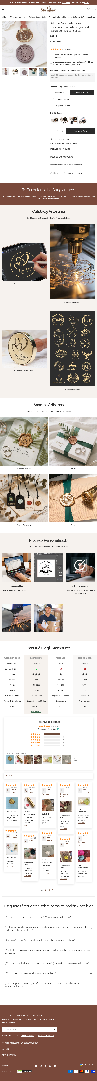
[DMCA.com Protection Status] (24, 1071)
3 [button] (49, 890)
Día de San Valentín (17, 17)
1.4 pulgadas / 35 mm (61, 99)
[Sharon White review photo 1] (12, 803)
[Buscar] (88, 9)
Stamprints (12, 1071)
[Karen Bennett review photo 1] (84, 801)
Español (5, 1066)
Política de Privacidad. (46, 1035)
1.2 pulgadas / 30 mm (82, 92)
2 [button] (45, 890)
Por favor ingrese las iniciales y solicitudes (68, 70)
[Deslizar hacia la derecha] (41, 44)
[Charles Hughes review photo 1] (12, 849)
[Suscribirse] (54, 1029)
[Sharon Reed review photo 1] (66, 856)
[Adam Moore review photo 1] (30, 853)
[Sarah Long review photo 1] (30, 803)
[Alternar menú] (2, 9)
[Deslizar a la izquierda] (7, 44)
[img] (11, 785)
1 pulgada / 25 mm (60, 92)
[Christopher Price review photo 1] (66, 806)
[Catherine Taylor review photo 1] (84, 855)
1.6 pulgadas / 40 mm (61, 106)
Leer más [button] (27, 825)
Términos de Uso (27, 1035)
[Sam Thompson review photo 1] (48, 805)
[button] (56, 49)
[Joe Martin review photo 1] (48, 851)
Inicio (4, 17)
